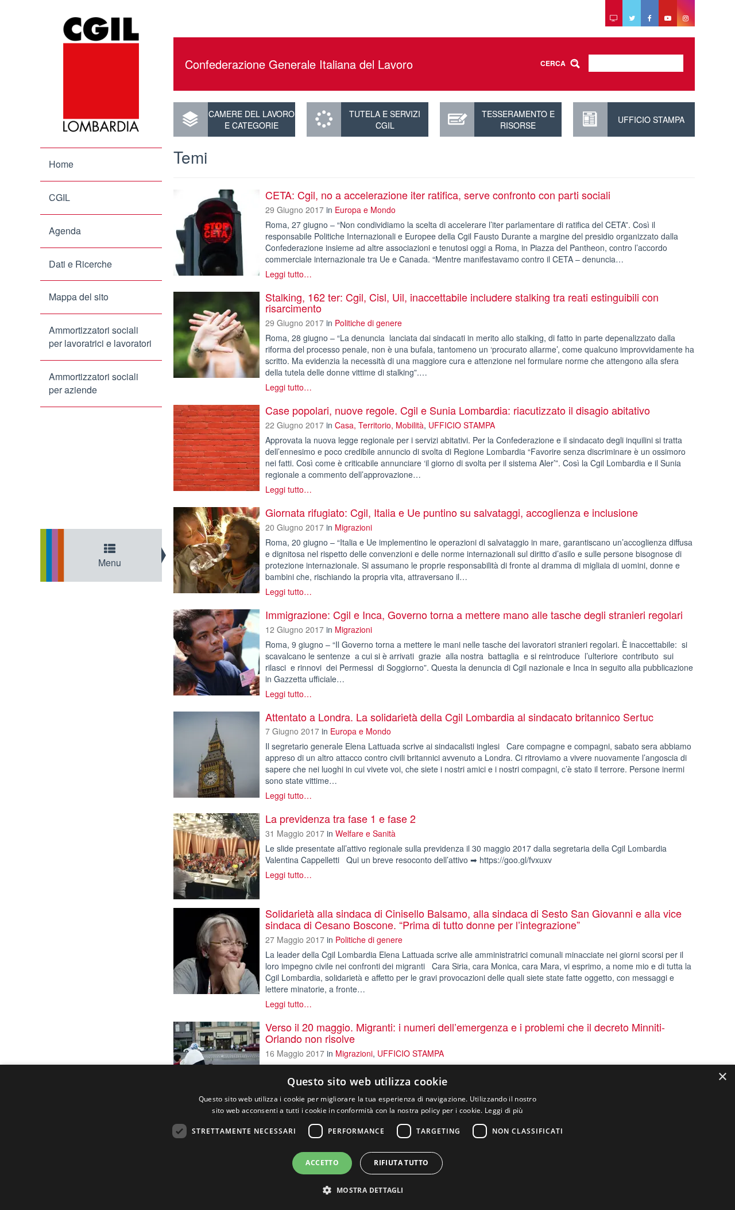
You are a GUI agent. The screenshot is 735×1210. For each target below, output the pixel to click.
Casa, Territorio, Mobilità (379, 425)
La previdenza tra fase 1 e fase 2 (340, 818)
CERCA (553, 63)
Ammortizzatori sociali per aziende (93, 383)
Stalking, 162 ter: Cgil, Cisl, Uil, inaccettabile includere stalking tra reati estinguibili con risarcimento (462, 302)
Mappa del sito (79, 296)
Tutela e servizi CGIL (384, 119)
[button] (367, 1189)
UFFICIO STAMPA (651, 119)
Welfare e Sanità (365, 833)
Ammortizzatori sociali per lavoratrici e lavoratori (100, 336)
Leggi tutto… (288, 274)
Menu (109, 562)
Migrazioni (353, 527)
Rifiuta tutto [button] (401, 1163)
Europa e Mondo (365, 209)
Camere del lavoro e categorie (251, 119)
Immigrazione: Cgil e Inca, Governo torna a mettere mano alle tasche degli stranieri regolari (474, 614)
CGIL (59, 197)
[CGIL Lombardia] (101, 74)
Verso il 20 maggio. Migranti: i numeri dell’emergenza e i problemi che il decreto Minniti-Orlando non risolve (465, 1032)
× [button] (722, 1077)
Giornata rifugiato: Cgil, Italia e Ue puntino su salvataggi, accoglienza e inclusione (451, 512)
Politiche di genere (368, 322)
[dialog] (367, 1137)
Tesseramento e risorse (518, 119)
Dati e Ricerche (80, 263)
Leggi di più (504, 1110)
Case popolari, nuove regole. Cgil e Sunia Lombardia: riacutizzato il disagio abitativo (457, 410)
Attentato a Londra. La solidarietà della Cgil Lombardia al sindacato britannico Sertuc (459, 716)
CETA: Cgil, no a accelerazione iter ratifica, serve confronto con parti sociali (437, 194)
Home (61, 164)
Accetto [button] (322, 1163)
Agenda (65, 230)
